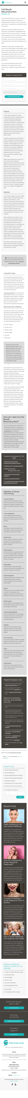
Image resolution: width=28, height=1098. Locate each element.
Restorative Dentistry (10, 780)
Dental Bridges (8, 977)
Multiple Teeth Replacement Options (14, 775)
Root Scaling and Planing (11, 985)
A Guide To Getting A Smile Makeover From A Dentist (14, 900)
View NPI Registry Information (13, 732)
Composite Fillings (9, 974)
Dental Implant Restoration (11, 770)
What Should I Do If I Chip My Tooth (13, 783)
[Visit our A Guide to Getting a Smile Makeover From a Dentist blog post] (14, 896)
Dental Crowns (8, 980)
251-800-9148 (7, 431)
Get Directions (14, 1008)
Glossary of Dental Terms (11, 685)
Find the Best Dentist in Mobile (12, 992)
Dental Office (8, 989)
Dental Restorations (10, 772)
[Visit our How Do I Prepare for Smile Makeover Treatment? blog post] (14, 858)
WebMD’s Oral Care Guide (15, 692)
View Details (17, 740)
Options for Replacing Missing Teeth (13, 778)
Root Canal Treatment (10, 982)
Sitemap (16, 1080)
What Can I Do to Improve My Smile (13, 786)
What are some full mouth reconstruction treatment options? (12, 462)
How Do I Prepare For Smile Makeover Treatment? (13, 862)
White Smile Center (9, 293)
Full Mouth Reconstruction (14, 752)
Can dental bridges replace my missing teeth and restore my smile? (14, 482)
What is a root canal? (10, 468)
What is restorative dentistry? (12, 478)
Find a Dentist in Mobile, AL (11, 790)
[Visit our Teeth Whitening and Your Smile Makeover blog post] (14, 822)
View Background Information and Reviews (12, 736)
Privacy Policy (12, 1080)
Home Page (17, 689)
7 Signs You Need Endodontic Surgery (14, 972)
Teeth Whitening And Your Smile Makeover (13, 825)
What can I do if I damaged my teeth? (14, 466)
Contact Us (14, 1034)
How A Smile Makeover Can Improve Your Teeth (14, 938)
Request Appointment (14, 1021)
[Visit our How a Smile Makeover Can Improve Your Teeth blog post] (14, 935)
